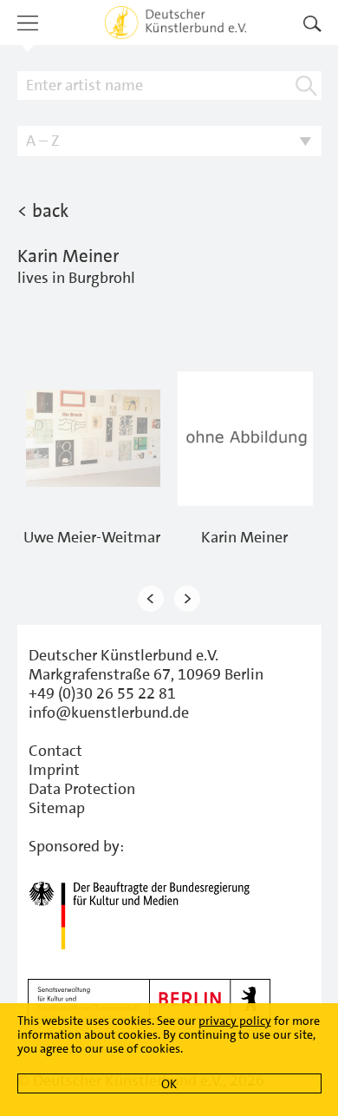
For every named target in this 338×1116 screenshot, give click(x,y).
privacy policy (234, 1020)
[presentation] (151, 599)
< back (42, 211)
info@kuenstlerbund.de (109, 712)
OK (169, 1084)
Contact (55, 750)
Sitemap (57, 808)
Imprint (54, 769)
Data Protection (82, 788)
